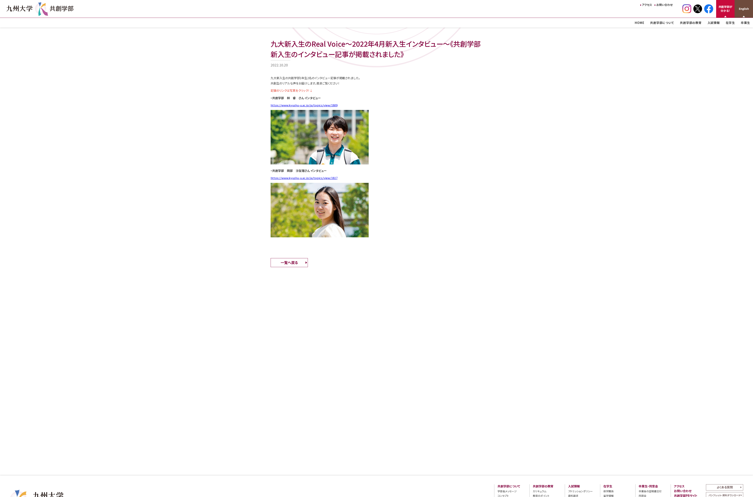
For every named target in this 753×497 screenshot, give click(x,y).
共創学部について (662, 23)
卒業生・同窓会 (648, 486)
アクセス (647, 5)
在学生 (730, 23)
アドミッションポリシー (580, 491)
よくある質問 (725, 487)
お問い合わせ (664, 5)
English (744, 9)
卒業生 (745, 23)
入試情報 (714, 23)
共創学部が (725, 9)
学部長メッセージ (507, 491)
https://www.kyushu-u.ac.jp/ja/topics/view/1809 (304, 105)
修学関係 (608, 491)
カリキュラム (539, 491)
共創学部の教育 (690, 23)
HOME (639, 23)
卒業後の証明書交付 (650, 491)
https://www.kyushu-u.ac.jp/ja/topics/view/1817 (304, 178)
